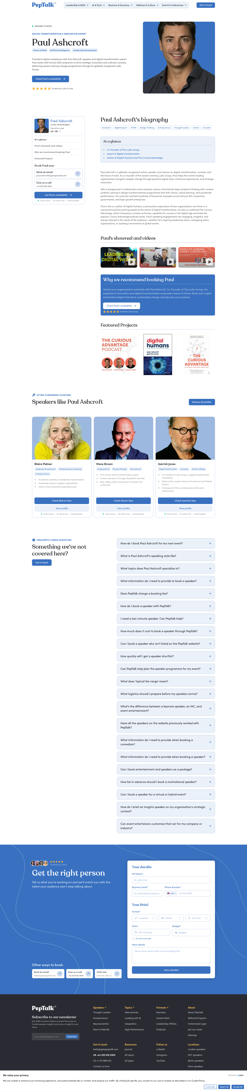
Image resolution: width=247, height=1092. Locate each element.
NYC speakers (195, 1055)
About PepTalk (195, 1012)
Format (136, 911)
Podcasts (161, 1029)
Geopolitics (130, 1023)
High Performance (134, 1029)
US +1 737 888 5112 (102, 1060)
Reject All (224, 1087)
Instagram (161, 1055)
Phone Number (173, 887)
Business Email (140, 887)
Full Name (137, 873)
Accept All (237, 1087)
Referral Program (197, 1018)
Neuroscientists (101, 1023)
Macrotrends (131, 1012)
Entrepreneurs (100, 1018)
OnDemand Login (197, 1023)
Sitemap (192, 1035)
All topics (129, 1055)
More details (138, 944)
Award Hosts (163, 1018)
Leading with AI (133, 1018)
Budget (176, 926)
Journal (128, 1049)
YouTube (160, 1060)
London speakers (197, 1049)
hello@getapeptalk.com (105, 1049)
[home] (44, 5)
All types (129, 1060)
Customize (210, 1087)
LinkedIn (160, 1049)
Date (135, 926)
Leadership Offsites (166, 1023)
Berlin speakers (196, 1060)
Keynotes (161, 1012)
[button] (77, 5)
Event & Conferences (172, 5)
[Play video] (131, 262)
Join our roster (195, 1029)
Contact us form (101, 1066)
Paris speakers (195, 1066)
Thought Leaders (102, 1012)
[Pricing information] (60, 131)
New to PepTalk (101, 1029)
